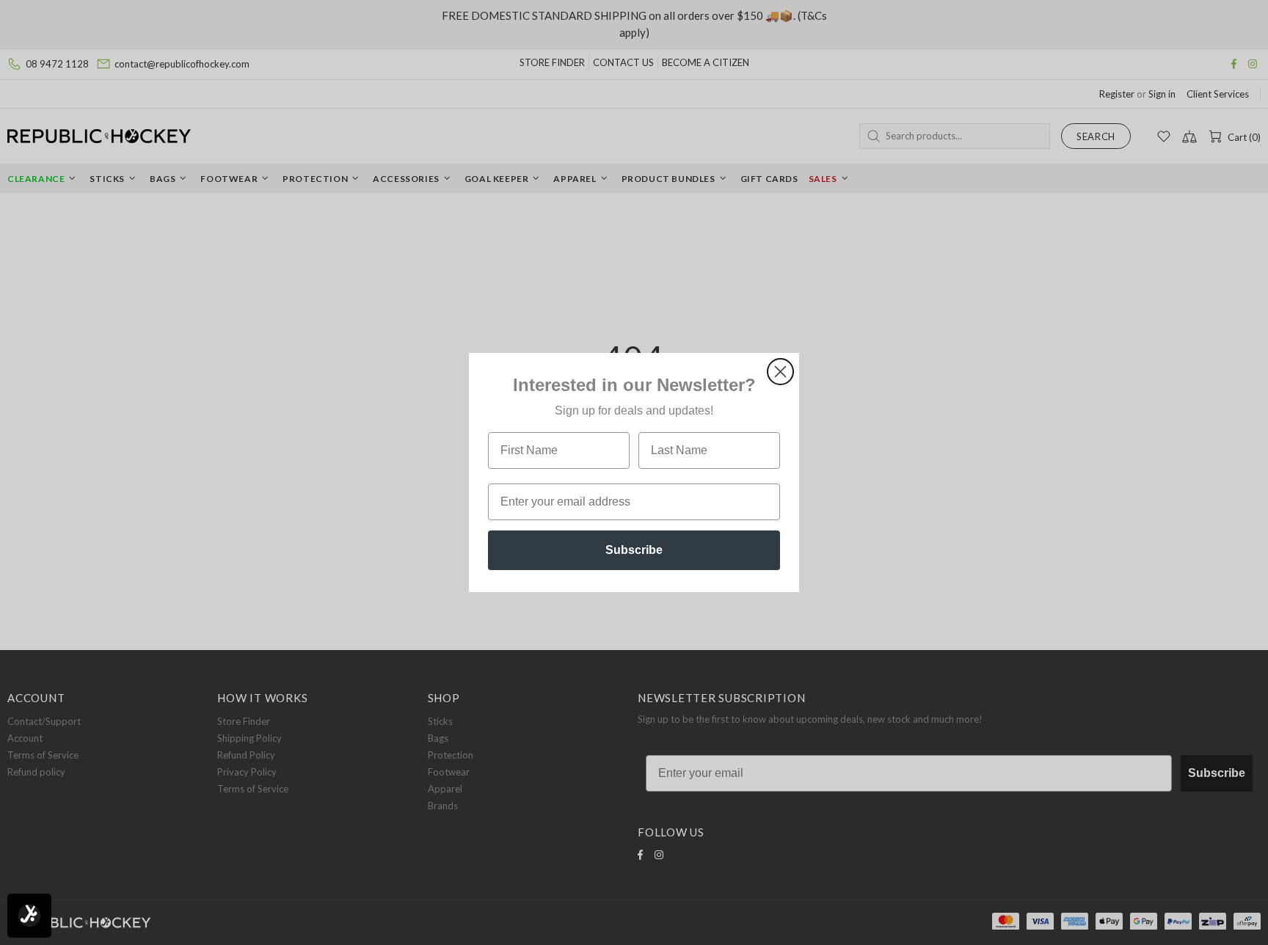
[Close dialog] (780, 371)
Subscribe (634, 550)
